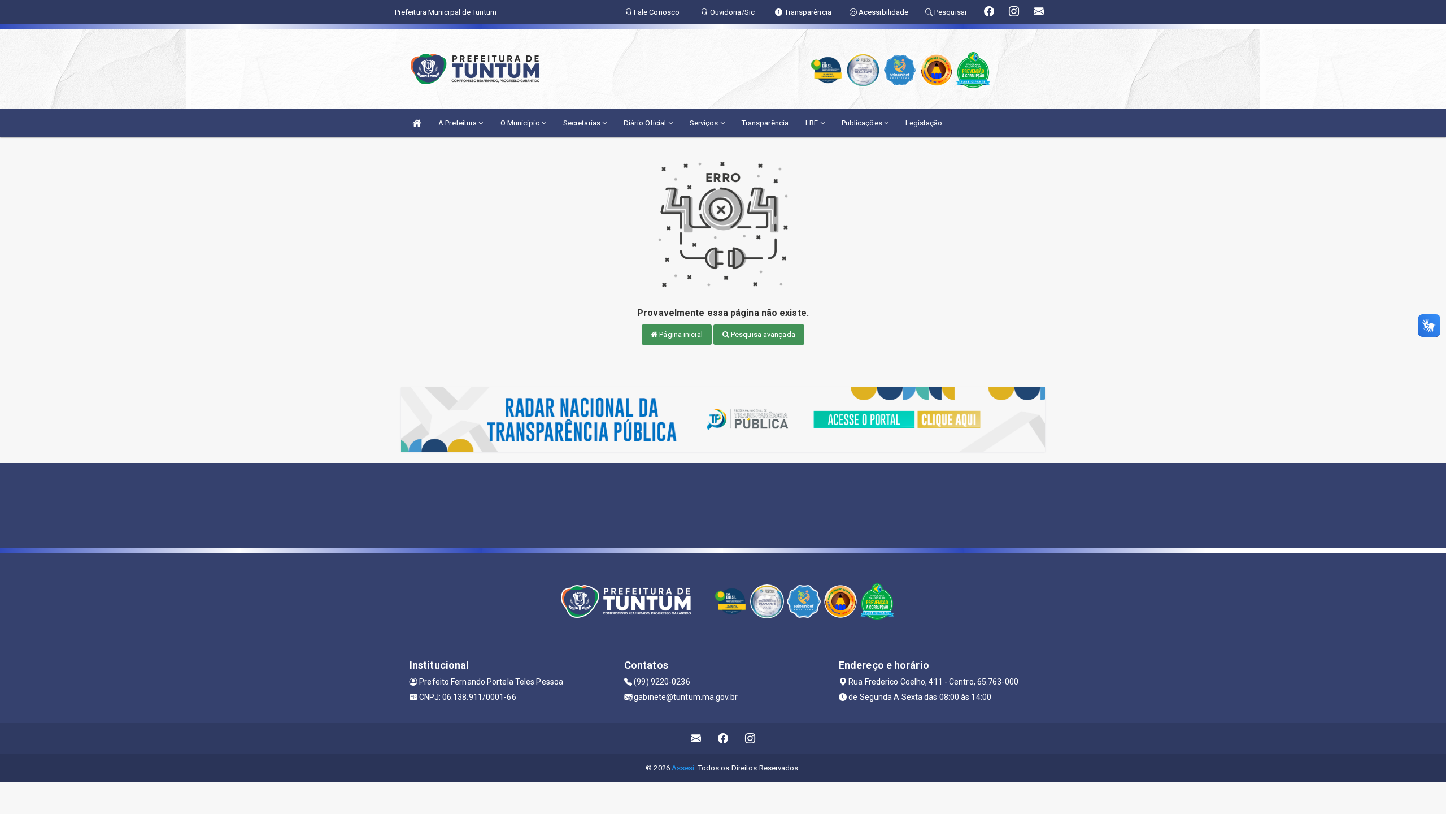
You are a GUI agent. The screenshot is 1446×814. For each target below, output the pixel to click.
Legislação (923, 123)
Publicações (863, 123)
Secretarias (582, 123)
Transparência (765, 123)
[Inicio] (417, 123)
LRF (812, 123)
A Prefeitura (458, 123)
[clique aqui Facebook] (723, 738)
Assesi (683, 768)
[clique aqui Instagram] (750, 738)
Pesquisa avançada (762, 334)
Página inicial (680, 334)
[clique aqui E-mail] (696, 738)
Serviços (705, 123)
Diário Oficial (646, 123)
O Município (521, 123)
